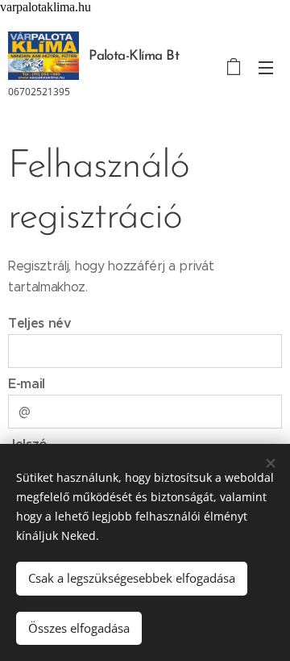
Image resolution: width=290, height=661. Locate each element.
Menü (266, 67)
